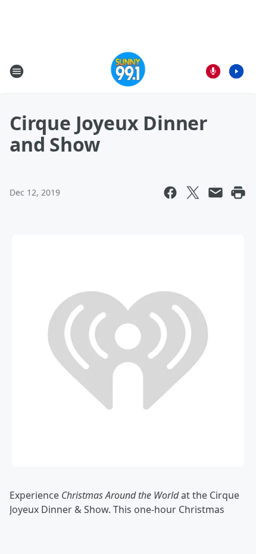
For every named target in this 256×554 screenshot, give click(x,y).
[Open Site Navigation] (17, 71)
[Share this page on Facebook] (170, 192)
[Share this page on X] (193, 192)
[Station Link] (128, 71)
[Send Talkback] (213, 71)
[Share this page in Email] (215, 192)
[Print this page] (238, 192)
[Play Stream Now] (236, 71)
